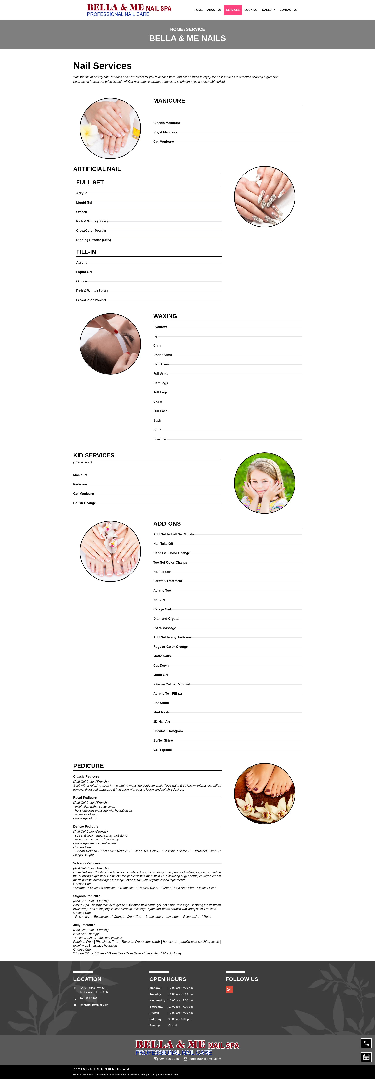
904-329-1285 (88, 998)
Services (233, 9)
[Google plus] (229, 989)
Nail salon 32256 (168, 1074)
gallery (268, 9)
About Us (214, 9)
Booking (250, 9)
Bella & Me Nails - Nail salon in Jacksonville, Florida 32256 (109, 1074)
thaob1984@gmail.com (94, 1004)
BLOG (151, 1074)
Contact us (288, 9)
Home (198, 9)
